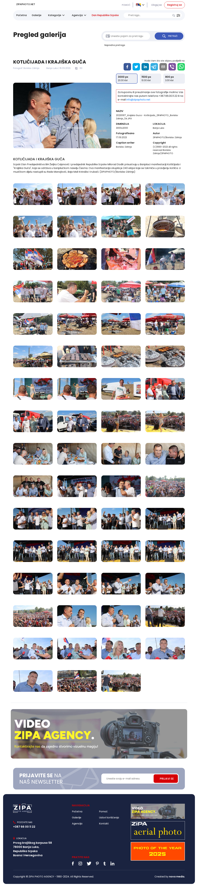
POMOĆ (126, 4)
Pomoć (103, 811)
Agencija (77, 15)
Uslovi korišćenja (109, 817)
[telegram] (154, 66)
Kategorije (54, 15)
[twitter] (136, 66)
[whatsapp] (181, 66)
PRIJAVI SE (167, 779)
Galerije (36, 15)
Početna (21, 15)
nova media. (177, 876)
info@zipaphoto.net (138, 99)
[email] (163, 66)
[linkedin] (145, 66)
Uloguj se (156, 5)
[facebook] (127, 66)
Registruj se (174, 5)
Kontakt (104, 823)
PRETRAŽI (172, 36)
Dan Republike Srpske (105, 15)
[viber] (172, 66)
